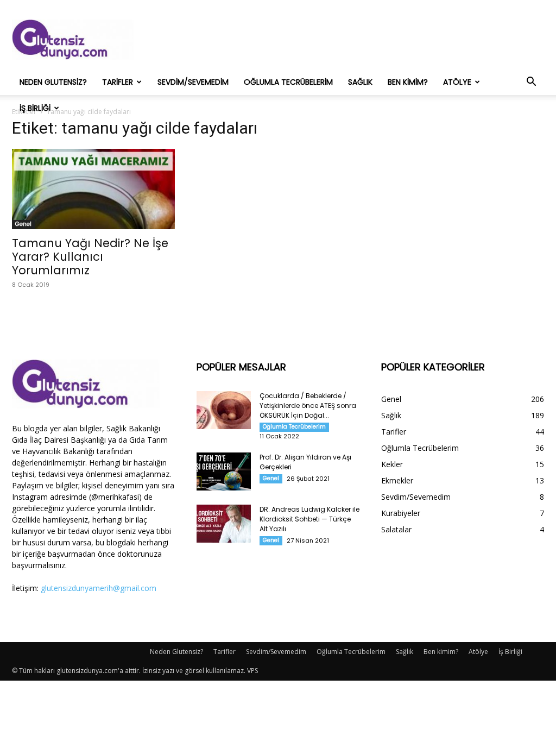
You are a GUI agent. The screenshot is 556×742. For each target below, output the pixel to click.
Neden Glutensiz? (53, 82)
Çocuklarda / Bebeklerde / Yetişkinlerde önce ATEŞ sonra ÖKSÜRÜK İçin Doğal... (308, 405)
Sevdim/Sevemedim (193, 82)
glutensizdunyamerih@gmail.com (98, 588)
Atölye (457, 82)
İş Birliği (35, 108)
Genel (23, 224)
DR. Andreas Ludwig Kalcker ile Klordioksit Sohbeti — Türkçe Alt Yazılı (309, 519)
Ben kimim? (408, 82)
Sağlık (360, 82)
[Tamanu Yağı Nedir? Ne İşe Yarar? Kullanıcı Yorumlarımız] (93, 189)
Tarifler (117, 82)
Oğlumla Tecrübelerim (288, 82)
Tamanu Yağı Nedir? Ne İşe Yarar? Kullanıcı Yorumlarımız (90, 256)
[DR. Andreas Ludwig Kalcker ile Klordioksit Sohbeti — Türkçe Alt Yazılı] (224, 524)
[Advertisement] (346, 39)
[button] (531, 83)
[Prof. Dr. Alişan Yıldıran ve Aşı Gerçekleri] (224, 471)
